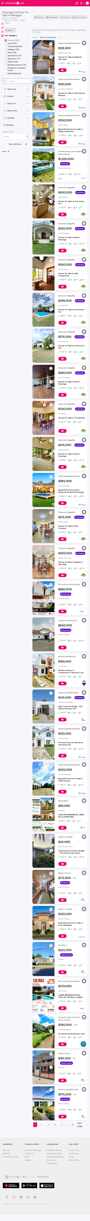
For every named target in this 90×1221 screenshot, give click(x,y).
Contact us (29, 1153)
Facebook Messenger (33, 1150)
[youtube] (35, 1197)
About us (6, 1150)
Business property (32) (17, 65)
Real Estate (51, 1160)
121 (73, 1125)
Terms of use (74, 1153)
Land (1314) (12, 43)
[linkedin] (28, 1197)
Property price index (11, 1157)
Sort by (35, 37)
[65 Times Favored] (51, 693)
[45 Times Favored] (51, 621)
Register (28, 1160)
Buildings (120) (13, 49)
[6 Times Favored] (51, 476)
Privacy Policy (74, 1150)
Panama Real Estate (54, 1153)
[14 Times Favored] (51, 188)
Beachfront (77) (14, 59)
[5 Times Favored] (51, 43)
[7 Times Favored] (51, 765)
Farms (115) (12, 52)
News (27, 1157)
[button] (51, 57)
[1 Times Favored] (51, 945)
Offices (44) (13, 62)
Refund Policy (74, 1160)
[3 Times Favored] (51, 332)
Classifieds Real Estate (55, 1157)
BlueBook (6, 1153)
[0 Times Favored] (51, 260)
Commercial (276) (15, 46)
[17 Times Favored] (51, 657)
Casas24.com (52, 1163)
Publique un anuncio (54, 1150)
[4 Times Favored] (51, 79)
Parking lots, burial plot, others (17, 69)
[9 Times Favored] (51, 115)
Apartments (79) (14, 55)
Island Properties (14, 73)
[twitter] (7, 1197)
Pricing (71, 1157)
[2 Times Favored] (51, 512)
